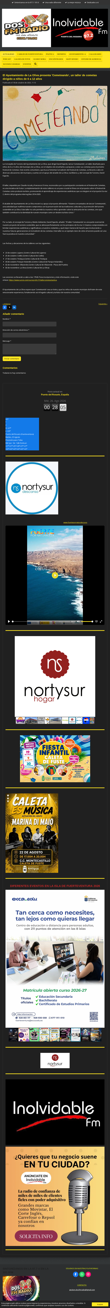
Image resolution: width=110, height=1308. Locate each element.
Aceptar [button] (100, 1304)
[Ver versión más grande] (55, 758)
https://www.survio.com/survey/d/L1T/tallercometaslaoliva (33, 280)
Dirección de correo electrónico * (16, 330)
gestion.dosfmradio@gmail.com (82, 1289)
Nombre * (7, 319)
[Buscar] (35, 64)
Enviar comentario (11, 358)
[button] (102, 638)
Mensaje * (7, 341)
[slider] (41, 621)
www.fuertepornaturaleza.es (75, 522)
